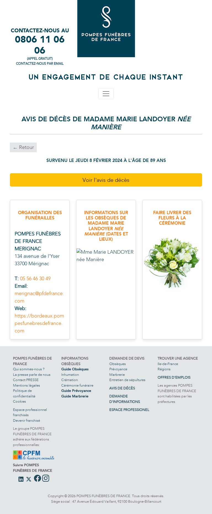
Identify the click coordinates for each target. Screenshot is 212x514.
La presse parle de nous (32, 375)
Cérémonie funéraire (77, 385)
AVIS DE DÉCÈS (122, 388)
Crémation (69, 380)
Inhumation (70, 375)
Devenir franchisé (26, 420)
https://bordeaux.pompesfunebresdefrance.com (39, 323)
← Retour (23, 147)
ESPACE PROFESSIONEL (129, 410)
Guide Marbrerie (74, 396)
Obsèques (117, 364)
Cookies (19, 401)
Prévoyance (118, 369)
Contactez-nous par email (39, 63)
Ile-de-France (168, 364)
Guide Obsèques (75, 369)
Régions (164, 369)
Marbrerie (117, 375)
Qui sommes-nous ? (28, 369)
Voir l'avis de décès (106, 180)
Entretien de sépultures (127, 380)
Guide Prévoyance (76, 391)
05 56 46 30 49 (35, 279)
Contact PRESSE (26, 380)
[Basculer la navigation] (106, 93)
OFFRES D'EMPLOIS (174, 377)
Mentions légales (26, 385)
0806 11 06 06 (40, 45)
